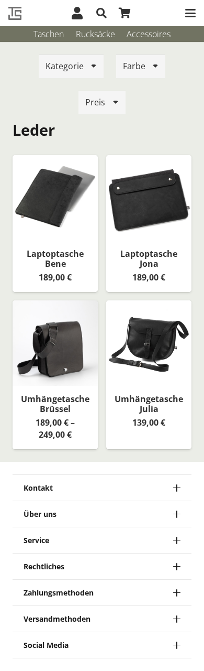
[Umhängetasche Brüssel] (55, 343)
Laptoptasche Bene (55, 258)
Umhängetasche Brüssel (55, 404)
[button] (101, 13)
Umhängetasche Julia (149, 404)
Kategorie (65, 66)
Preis (95, 102)
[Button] (77, 13)
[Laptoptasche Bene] (55, 198)
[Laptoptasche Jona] (148, 198)
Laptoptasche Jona (148, 258)
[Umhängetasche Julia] (148, 343)
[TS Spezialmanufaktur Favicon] (14, 13)
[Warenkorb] (124, 13)
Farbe (134, 66)
